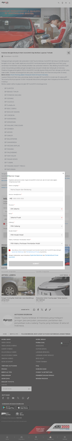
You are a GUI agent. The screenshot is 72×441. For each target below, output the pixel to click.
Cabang (11, 222)
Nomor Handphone (15, 194)
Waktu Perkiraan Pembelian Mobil (20, 239)
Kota (11, 213)
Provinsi (11, 205)
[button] (36, 173)
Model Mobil (13, 231)
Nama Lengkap (14, 185)
